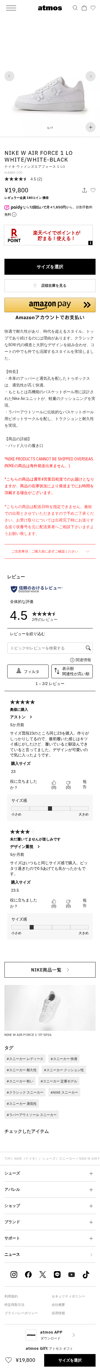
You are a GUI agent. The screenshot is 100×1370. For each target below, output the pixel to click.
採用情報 (58, 1313)
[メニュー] (11, 8)
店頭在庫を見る (53, 285)
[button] (9, 76)
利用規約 (11, 1296)
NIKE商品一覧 (46, 970)
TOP (7, 1158)
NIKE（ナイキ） (26, 1158)
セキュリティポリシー (68, 1296)
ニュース (12, 1254)
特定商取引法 (14, 1305)
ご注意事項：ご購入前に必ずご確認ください (45, 551)
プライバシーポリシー (21, 1313)
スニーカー (67, 1158)
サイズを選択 (50, 266)
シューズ (49, 1158)
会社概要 (58, 1305)
